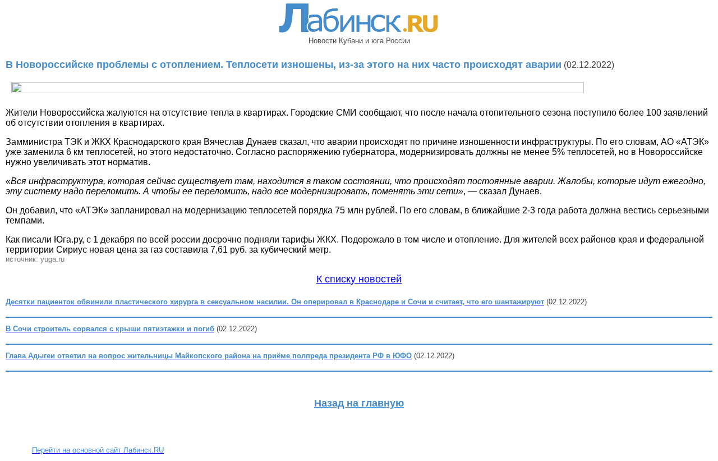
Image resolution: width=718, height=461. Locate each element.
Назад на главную (359, 403)
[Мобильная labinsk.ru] (359, 33)
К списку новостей (359, 279)
